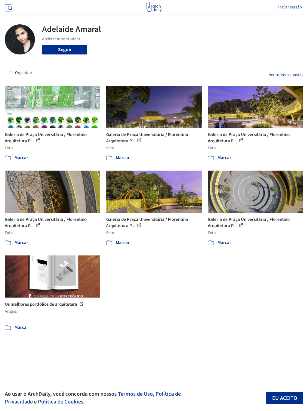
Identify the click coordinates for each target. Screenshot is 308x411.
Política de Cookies (60, 402)
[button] (20, 73)
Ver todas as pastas (286, 75)
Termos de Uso (135, 394)
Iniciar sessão (290, 7)
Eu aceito (284, 398)
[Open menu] (8, 7)
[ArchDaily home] (154, 7)
